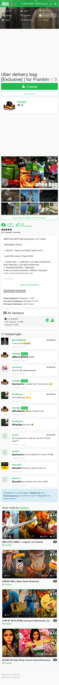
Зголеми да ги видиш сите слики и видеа (29, 217)
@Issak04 (16, 468)
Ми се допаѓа (26, 226)
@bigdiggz (17, 424)
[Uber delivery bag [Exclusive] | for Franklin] (29, 172)
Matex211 (16, 478)
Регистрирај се (11, 495)
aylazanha (17, 367)
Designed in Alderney (10, 674)
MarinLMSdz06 (19, 340)
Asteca (15, 434)
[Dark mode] (51, 3)
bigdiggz (22, 101)
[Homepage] (18, 105)
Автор (24, 354)
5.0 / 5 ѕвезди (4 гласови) (11, 232)
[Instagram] (22, 105)
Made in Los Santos (10, 677)
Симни (31, 86)
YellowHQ (16, 464)
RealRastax (17, 394)
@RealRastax (18, 410)
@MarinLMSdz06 (20, 356)
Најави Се (35, 492)
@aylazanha (18, 383)
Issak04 (15, 451)
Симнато (10, 226)
